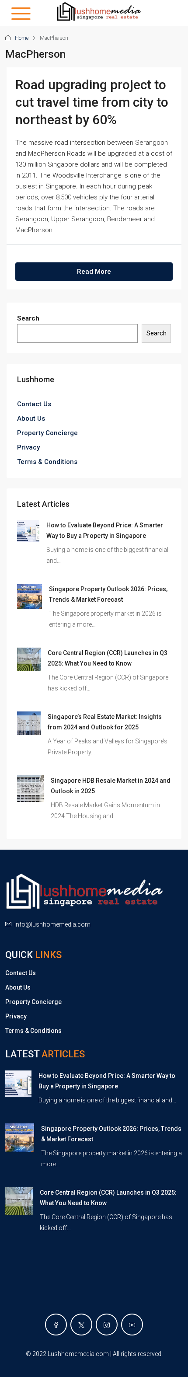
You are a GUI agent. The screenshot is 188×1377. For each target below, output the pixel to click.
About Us (31, 418)
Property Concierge (47, 433)
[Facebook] (56, 1324)
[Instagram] (107, 1324)
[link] (28, 530)
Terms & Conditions (47, 462)
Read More (94, 271)
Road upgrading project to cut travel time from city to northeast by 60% (91, 102)
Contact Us (34, 404)
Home (21, 38)
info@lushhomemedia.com (52, 924)
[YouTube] (132, 1324)
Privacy (28, 447)
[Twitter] (81, 1324)
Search (28, 318)
